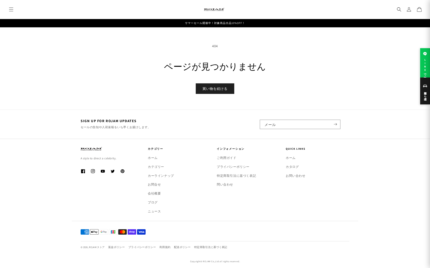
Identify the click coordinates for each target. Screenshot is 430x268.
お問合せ (154, 184)
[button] (11, 9)
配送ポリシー (182, 247)
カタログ (292, 167)
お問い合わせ (295, 176)
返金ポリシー (116, 247)
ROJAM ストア (97, 247)
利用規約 (164, 247)
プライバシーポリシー (233, 167)
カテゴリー (156, 167)
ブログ (153, 202)
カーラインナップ (161, 176)
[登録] (335, 124)
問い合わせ (225, 184)
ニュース (154, 211)
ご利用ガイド (226, 158)
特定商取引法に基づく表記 (236, 176)
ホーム (153, 158)
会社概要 (154, 193)
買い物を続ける (215, 88)
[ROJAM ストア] (107, 149)
